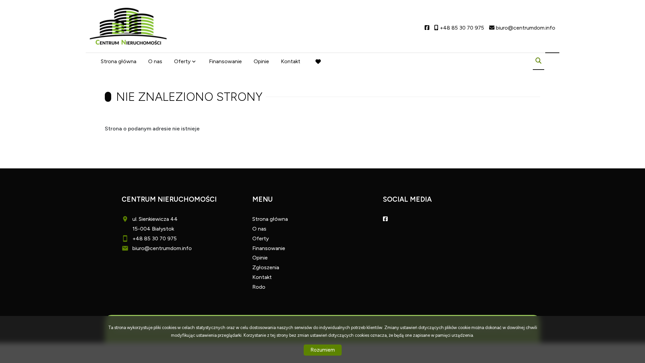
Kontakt (290, 61)
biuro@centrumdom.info (162, 248)
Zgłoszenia (265, 267)
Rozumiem (322, 350)
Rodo (258, 287)
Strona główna (118, 61)
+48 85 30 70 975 (154, 238)
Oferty (182, 61)
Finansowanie (225, 61)
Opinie (261, 61)
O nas (155, 61)
